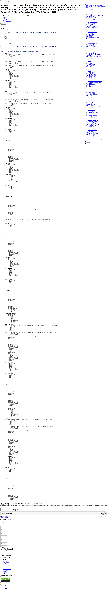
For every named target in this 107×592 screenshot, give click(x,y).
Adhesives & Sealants (92, 43)
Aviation (90, 12)
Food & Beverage (89, 78)
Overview (5, 17)
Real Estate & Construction (91, 126)
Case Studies (93, 139)
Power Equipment (92, 74)
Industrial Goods (91, 110)
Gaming (90, 61)
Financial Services (92, 39)
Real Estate (90, 131)
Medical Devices (91, 91)
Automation (90, 105)
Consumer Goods (89, 55)
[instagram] (3, 588)
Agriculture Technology (93, 22)
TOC (4, 18)
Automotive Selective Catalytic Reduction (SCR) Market (32, 2)
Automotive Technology (93, 30)
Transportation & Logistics (93, 37)
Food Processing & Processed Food (95, 82)
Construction (91, 127)
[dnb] (2, 576)
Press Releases (88, 139)
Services (86, 4)
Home (1, 2)
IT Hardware (91, 97)
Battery (89, 67)
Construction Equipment (93, 129)
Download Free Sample (8, 21)
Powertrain (90, 35)
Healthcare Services (92, 90)
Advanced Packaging (92, 115)
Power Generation (92, 75)
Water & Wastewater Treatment (94, 54)
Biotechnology (91, 87)
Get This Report (3, 517)
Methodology (5, 20)
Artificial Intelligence (92, 94)
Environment (91, 69)
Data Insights (87, 137)
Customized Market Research (90, 5)
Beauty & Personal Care (93, 59)
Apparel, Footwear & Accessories (95, 56)
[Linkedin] (5, 588)
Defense (90, 14)
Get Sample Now (4, 516)
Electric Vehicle (91, 34)
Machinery (90, 111)
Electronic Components (93, 133)
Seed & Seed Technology (93, 26)
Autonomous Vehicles (92, 32)
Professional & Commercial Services (93, 122)
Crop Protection (91, 24)
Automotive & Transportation (91, 27)
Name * (13, 508)
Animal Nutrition (91, 23)
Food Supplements (92, 84)
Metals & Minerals (92, 49)
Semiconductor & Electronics (91, 132)
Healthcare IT (91, 88)
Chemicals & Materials (90, 42)
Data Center (90, 95)
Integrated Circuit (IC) (92, 134)
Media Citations (6, 562)
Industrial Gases (91, 48)
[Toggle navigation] (8, 1)
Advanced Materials (92, 44)
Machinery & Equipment (90, 104)
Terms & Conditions (7, 569)
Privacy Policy (6, 570)
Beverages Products (92, 79)
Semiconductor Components (94, 135)
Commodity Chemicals (93, 46)
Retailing (90, 63)
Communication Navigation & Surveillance (96, 13)
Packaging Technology (93, 120)
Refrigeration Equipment (93, 113)
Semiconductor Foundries (93, 136)
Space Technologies (92, 16)
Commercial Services (92, 123)
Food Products (91, 83)
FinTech (90, 96)
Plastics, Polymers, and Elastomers (95, 52)
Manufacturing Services (93, 112)
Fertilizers (90, 25)
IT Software (90, 98)
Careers (4, 573)
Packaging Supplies (92, 118)
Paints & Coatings (92, 51)
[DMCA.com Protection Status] (5, 581)
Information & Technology (91, 93)
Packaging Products (92, 117)
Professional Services (92, 125)
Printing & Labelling (92, 121)
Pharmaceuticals (91, 92)
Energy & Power (89, 66)
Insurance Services (92, 41)
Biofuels (90, 68)
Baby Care (90, 58)
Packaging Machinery (92, 116)
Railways (90, 36)
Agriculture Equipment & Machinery (95, 20)
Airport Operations (92, 10)
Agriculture (88, 18)
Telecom (90, 103)
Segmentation (5, 19)
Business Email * (15, 509)
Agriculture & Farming (92, 19)
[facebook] (6, 588)
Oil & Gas (90, 73)
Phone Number (15, 510)
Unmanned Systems (92, 17)
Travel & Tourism (91, 65)
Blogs (101, 139)
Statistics (97, 139)
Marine (89, 71)
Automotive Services (92, 29)
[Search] (86, 143)
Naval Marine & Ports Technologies (95, 15)
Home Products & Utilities (93, 62)
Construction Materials (92, 130)
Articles (103, 139)
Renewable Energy (92, 76)
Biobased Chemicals (92, 45)
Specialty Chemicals (92, 53)
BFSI (87, 38)
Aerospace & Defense (90, 9)
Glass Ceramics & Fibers (93, 47)
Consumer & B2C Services (93, 124)
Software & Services (92, 101)
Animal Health (91, 86)
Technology (90, 102)
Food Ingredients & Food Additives (95, 81)
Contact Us (87, 140)
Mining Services (91, 72)
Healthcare (88, 85)
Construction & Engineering (94, 106)
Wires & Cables (91, 77)
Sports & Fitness (91, 64)
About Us (87, 3)
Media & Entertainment (93, 100)
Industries (87, 8)
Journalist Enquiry (6, 571)
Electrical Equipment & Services (94, 107)
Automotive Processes (92, 28)
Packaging (88, 114)
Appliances (90, 57)
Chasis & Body (91, 33)
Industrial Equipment (92, 108)
